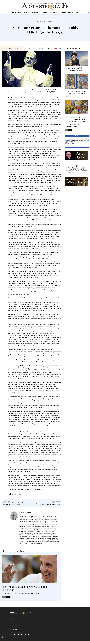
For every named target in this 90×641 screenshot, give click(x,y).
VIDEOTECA (12, 619)
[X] (48, 1)
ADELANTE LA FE (16, 12)
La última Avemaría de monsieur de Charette (74, 69)
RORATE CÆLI (26, 12)
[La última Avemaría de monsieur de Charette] (76, 58)
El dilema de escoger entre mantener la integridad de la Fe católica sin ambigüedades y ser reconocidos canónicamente (77, 122)
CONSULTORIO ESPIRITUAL (16, 617)
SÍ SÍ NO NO (44, 12)
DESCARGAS (12, 618)
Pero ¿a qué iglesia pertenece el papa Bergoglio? (25, 588)
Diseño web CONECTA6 (15, 632)
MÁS (77, 12)
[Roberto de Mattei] (14, 527)
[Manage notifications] (2, 637)
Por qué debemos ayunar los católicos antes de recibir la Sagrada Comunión (47, 503)
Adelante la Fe (47, 21)
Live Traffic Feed (77, 135)
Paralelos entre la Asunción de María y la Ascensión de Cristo (76, 93)
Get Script (72, 147)
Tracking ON (80, 147)
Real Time (76, 147)
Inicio (39, 21)
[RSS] (44, 1)
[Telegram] (46, 1)
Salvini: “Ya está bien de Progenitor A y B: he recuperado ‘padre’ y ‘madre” (16, 503)
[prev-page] (4, 597)
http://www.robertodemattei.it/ (25, 514)
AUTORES (12, 621)
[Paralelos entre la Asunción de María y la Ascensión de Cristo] (76, 81)
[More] (60, 48)
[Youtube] (50, 1)
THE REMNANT (35, 12)
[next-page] (8, 597)
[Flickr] (42, 1)
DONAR (11, 622)
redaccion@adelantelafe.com (16, 625)
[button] (88, 12)
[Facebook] (40, 1)
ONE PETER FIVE (54, 12)
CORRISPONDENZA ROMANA (66, 12)
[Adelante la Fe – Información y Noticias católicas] (45, 6)
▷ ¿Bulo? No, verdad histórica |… (82, 145)
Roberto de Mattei (8, 48)
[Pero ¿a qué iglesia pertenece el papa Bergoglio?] (29, 569)
